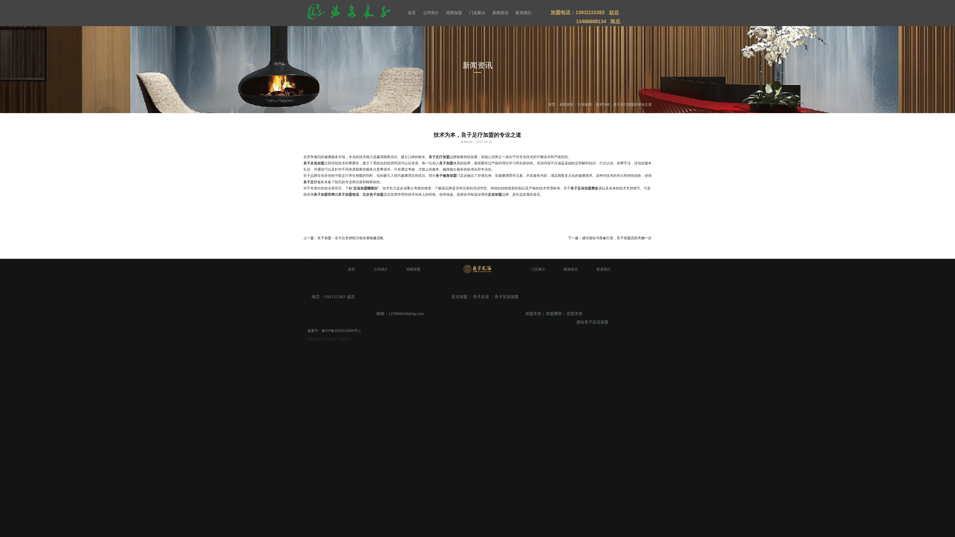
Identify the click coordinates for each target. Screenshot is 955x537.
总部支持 (574, 314)
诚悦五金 (315, 339)
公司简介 (431, 13)
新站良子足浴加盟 (592, 322)
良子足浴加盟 (507, 297)
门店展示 (477, 13)
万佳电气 (344, 339)
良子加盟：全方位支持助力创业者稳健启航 (350, 238)
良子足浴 (481, 297)
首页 (412, 13)
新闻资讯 (500, 13)
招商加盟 (454, 13)
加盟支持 (533, 314)
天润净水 (330, 339)
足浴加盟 (459, 297)
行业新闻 (585, 104)
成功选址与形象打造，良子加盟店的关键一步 (617, 238)
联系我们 (523, 13)
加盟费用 (554, 314)
